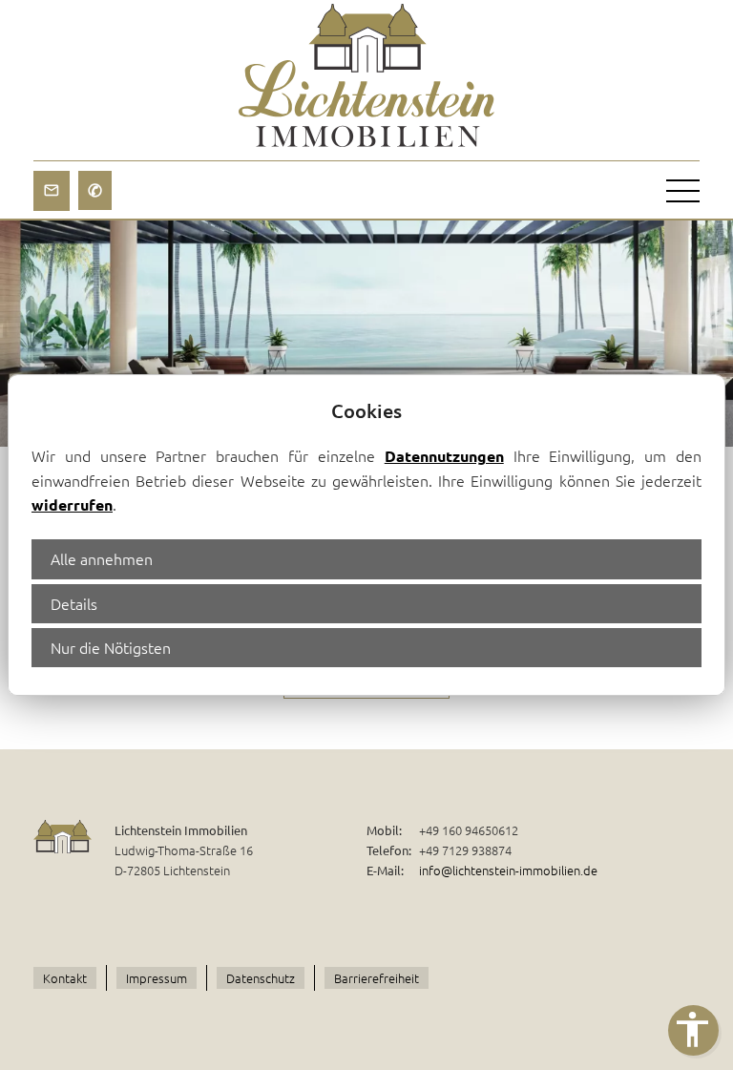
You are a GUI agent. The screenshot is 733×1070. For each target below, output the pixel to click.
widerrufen (72, 504)
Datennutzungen (444, 456)
